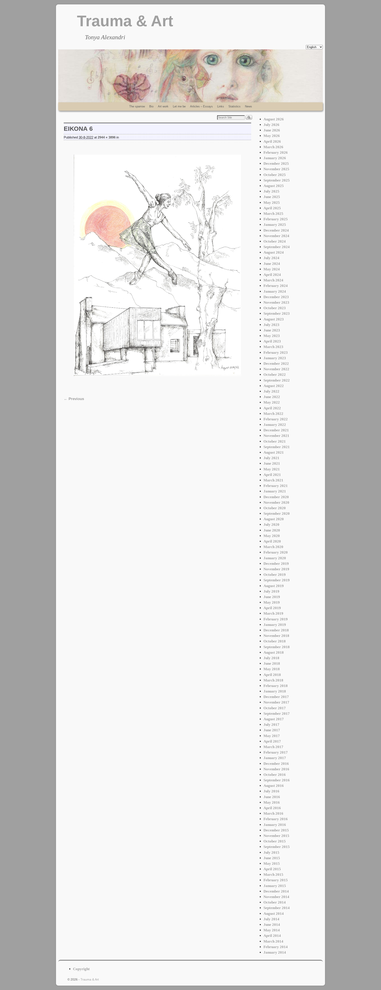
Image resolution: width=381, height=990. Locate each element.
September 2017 (276, 713)
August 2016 (273, 786)
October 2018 (274, 641)
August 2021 (273, 452)
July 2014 (271, 919)
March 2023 (273, 347)
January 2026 (274, 158)
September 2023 (276, 313)
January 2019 (274, 625)
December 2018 (276, 630)
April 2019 (272, 608)
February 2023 (275, 352)
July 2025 (271, 191)
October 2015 (274, 841)
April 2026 (272, 141)
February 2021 (275, 486)
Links (220, 106)
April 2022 (272, 408)
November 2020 (276, 502)
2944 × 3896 (107, 137)
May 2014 (271, 930)
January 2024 (274, 291)
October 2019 (274, 575)
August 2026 (273, 119)
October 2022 (274, 374)
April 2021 (272, 475)
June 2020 (271, 530)
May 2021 (271, 469)
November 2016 (276, 769)
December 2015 (276, 830)
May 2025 (271, 202)
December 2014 (276, 891)
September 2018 (276, 647)
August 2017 (273, 719)
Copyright (81, 969)
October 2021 (274, 441)
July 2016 (271, 791)
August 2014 (273, 913)
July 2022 (271, 391)
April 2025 (272, 208)
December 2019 (276, 563)
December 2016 (276, 764)
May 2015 (271, 863)
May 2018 (271, 669)
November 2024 (276, 236)
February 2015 (275, 880)
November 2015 (276, 836)
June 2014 (271, 925)
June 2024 (271, 264)
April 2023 (272, 341)
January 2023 (274, 358)
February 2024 (275, 286)
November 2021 (276, 436)
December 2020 (276, 497)
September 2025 (276, 180)
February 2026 (275, 152)
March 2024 (273, 280)
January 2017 (274, 758)
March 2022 (273, 414)
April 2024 (272, 275)
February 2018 (275, 686)
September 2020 (276, 513)
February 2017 (275, 752)
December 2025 (276, 163)
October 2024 (274, 241)
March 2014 (273, 941)
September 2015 (276, 847)
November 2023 (276, 302)
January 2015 (274, 886)
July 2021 (271, 458)
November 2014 (276, 897)
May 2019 (271, 602)
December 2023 (276, 297)
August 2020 (273, 519)
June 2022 (271, 397)
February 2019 (275, 619)
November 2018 (276, 636)
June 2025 (271, 197)
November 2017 (276, 702)
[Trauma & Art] (190, 75)
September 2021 (276, 447)
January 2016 (274, 825)
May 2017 (271, 736)
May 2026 (271, 136)
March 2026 (273, 147)
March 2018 (273, 680)
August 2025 (273, 186)
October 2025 (274, 175)
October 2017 (274, 708)
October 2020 (274, 508)
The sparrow (137, 106)
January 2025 (274, 225)
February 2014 (275, 947)
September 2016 (276, 780)
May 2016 (271, 802)
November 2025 (276, 169)
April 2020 (272, 541)
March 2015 (273, 874)
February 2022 (275, 419)
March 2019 (273, 613)
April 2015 (272, 869)
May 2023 (271, 336)
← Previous (74, 399)
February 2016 (275, 819)
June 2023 (271, 330)
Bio (151, 106)
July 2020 (271, 524)
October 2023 (274, 308)
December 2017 (276, 697)
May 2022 (271, 402)
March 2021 (273, 480)
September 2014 (276, 908)
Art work (163, 106)
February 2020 (275, 552)
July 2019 (271, 591)
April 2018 (272, 675)
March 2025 (273, 213)
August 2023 (273, 319)
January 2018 (274, 691)
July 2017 (271, 724)
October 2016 (274, 775)
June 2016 (271, 797)
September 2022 (276, 380)
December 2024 (276, 230)
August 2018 (273, 652)
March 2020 (273, 547)
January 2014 (274, 952)
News (248, 106)
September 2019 (276, 580)
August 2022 (273, 386)
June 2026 (271, 130)
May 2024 (271, 269)
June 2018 (271, 663)
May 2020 (271, 536)
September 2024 (276, 247)
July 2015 (271, 852)
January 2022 (274, 425)
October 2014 (274, 902)
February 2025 (275, 219)
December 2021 (276, 430)
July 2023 (271, 325)
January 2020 (274, 558)
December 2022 (276, 363)
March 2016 (273, 813)
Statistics (234, 106)
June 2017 (271, 730)
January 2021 (274, 491)
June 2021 (271, 463)
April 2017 (272, 741)
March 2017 (273, 747)
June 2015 (271, 858)
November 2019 (276, 569)
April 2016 (272, 808)
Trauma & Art (125, 21)
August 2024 (273, 252)
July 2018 (271, 658)
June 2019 (271, 597)
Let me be (179, 106)
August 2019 (273, 586)
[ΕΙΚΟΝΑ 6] (157, 265)
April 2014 (272, 936)
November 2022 (276, 369)
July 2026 (271, 125)
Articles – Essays (201, 106)
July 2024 (271, 258)
